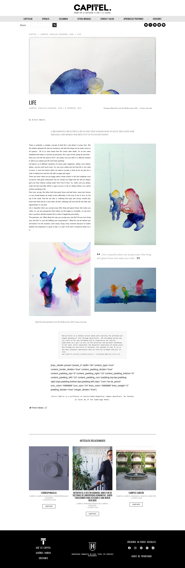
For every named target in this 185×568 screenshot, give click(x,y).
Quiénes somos (43, 552)
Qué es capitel (43, 547)
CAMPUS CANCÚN (136, 492)
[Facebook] (146, 25)
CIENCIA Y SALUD (107, 18)
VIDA (71, 34)
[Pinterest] (155, 25)
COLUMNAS (63, 18)
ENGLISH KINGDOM (59, 34)
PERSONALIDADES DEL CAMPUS (96, 504)
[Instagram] (150, 25)
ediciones (43, 558)
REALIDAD (92, 505)
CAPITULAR (28, 18)
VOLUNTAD (49, 498)
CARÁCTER (151, 496)
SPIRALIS (45, 18)
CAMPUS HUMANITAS (44, 496)
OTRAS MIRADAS (84, 18)
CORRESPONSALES (49, 492)
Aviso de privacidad (142, 556)
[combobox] (35, 25)
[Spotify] (159, 25)
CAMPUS (44, 34)
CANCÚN (143, 496)
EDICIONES (157, 18)
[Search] (54, 25)
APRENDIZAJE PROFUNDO (133, 18)
